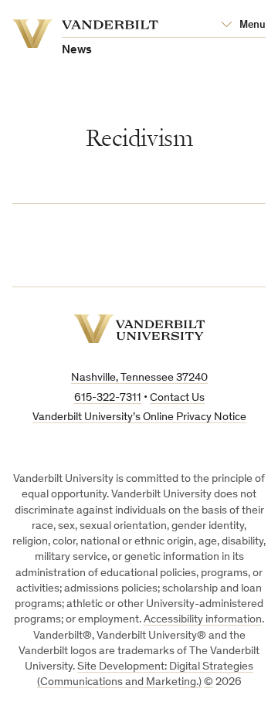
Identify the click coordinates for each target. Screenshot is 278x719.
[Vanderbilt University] (139, 328)
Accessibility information (203, 620)
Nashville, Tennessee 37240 (139, 378)
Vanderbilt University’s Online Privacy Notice (139, 417)
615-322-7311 (107, 398)
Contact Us (177, 398)
